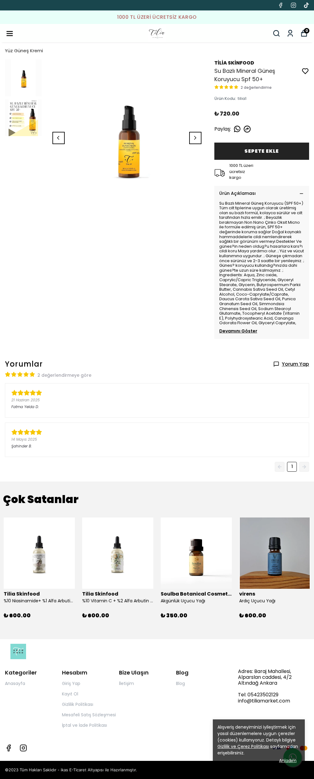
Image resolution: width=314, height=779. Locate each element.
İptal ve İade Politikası (84, 725)
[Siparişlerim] (290, 33)
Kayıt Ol (70, 694)
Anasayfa (15, 683)
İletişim (126, 683)
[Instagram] (23, 748)
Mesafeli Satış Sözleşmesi (89, 715)
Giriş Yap (71, 683)
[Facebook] (8, 748)
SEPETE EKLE (261, 151)
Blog (180, 683)
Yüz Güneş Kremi (24, 50)
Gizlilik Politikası (77, 704)
